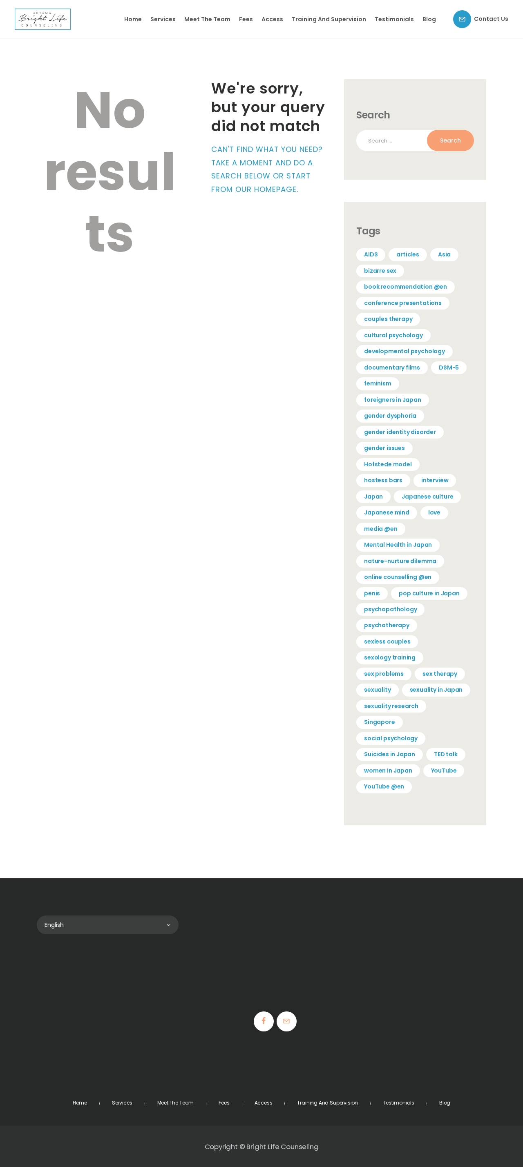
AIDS (371, 254)
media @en (380, 529)
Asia (444, 254)
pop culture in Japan (429, 593)
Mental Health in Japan (398, 545)
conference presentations (403, 303)
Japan (373, 496)
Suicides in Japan (389, 754)
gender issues (384, 448)
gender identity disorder (400, 432)
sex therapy (439, 674)
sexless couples (387, 641)
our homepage (266, 189)
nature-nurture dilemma (400, 561)
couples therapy (388, 319)
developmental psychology (404, 351)
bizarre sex (380, 271)
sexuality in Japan (436, 690)
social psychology (391, 738)
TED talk (446, 754)
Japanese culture (427, 496)
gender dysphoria (390, 416)
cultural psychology (393, 335)
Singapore (379, 722)
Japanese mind (386, 512)
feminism (377, 383)
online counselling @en (397, 577)
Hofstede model (387, 464)
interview (434, 480)
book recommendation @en (405, 287)
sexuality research (391, 706)
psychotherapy (386, 625)
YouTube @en (384, 786)
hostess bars (383, 480)
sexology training (390, 657)
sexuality (377, 690)
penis (372, 593)
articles (407, 254)
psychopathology (390, 609)
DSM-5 (449, 367)
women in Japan (388, 770)
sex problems (384, 674)
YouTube (444, 770)
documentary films (392, 367)
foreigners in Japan (392, 400)
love (434, 512)
